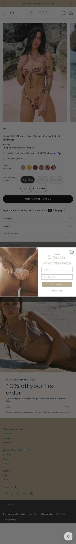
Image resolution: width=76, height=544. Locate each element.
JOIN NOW (57, 284)
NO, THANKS (57, 291)
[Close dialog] (72, 252)
